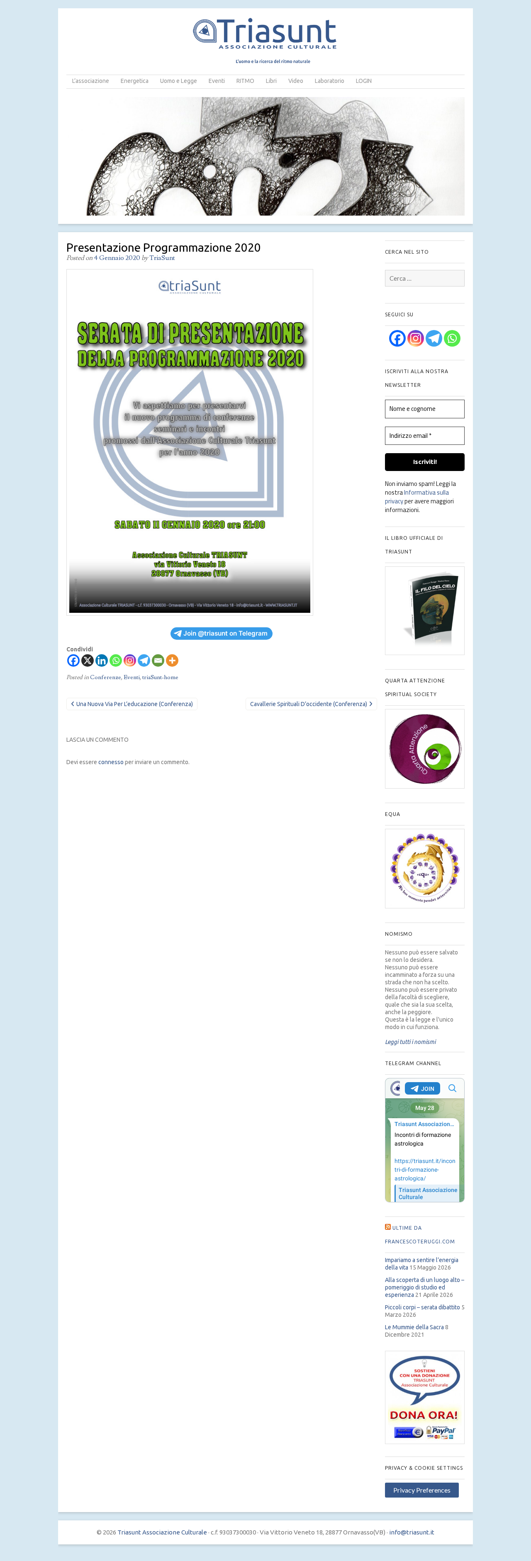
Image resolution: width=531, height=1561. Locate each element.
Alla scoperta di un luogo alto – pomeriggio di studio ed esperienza (424, 1287)
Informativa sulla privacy (417, 496)
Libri (271, 81)
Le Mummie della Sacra (414, 1327)
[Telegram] (144, 660)
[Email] (158, 660)
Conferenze (105, 677)
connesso (111, 762)
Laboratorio (329, 81)
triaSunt (162, 258)
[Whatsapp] (116, 660)
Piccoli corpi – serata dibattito (422, 1307)
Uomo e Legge (178, 81)
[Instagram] (130, 660)
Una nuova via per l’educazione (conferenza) (134, 704)
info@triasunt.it (411, 1532)
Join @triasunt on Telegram (225, 633)
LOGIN (364, 81)
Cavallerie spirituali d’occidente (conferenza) (308, 704)
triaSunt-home (160, 677)
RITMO (245, 81)
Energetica (135, 81)
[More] (172, 660)
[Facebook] (73, 660)
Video (295, 81)
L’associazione (90, 81)
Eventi (217, 81)
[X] (87, 660)
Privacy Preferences (422, 1490)
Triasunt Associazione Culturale (162, 1532)
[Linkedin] (101, 660)
